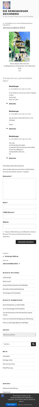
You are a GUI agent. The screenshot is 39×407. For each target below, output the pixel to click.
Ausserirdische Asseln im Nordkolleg (15, 285)
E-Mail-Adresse (9, 212)
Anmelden (6, 356)
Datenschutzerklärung (10, 388)
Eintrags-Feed (7, 360)
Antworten (12, 104)
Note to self (7, 281)
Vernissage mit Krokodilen (12, 293)
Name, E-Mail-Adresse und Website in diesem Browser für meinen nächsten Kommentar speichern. (19, 234)
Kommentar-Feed (9, 364)
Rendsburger (14, 86)
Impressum (7, 392)
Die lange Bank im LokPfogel (18, 323)
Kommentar (7, 176)
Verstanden (11, 404)
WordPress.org (8, 368)
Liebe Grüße (7, 277)
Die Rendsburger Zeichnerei (15, 12)
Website (6, 222)
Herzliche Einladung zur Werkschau (21, 319)
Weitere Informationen (25, 404)
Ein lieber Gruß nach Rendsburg (13, 289)
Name (5, 202)
